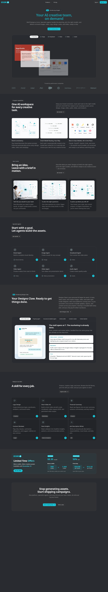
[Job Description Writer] (94, 438)
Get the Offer (18, 470)
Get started (59, 112)
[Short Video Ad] (65, 416)
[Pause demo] (54, 58)
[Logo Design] (37, 416)
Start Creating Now (53, 29)
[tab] (34, 37)
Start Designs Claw (64, 311)
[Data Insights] (65, 438)
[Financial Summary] (94, 416)
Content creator (73, 319)
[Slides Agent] (65, 276)
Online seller (62, 319)
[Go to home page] (5, 2)
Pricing (55, 2)
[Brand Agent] (37, 260)
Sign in (96, 2)
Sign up (102, 2)
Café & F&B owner (25, 319)
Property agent (36, 319)
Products (47, 2)
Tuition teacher (83, 319)
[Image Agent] (65, 260)
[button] (54, 10)
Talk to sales (61, 504)
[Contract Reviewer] (37, 438)
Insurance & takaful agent (49, 319)
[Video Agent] (37, 276)
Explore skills (63, 391)
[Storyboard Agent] (93, 260)
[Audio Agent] (93, 276)
